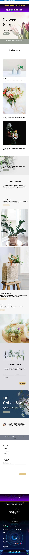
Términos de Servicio (17, 538)
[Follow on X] (18, 543)
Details (2, 310)
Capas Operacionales (5, 529)
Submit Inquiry (22, 383)
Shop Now (6, 170)
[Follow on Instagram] (15, 543)
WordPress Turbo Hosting (18, 529)
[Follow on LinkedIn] (21, 543)
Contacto (16, 532)
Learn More (6, 33)
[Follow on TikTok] (20, 543)
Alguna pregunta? (15, 521)
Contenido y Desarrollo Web (6, 541)
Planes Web (4, 538)
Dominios (16, 526)
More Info (14, 438)
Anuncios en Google (5, 546)
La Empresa (4, 532)
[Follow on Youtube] (17, 543)
